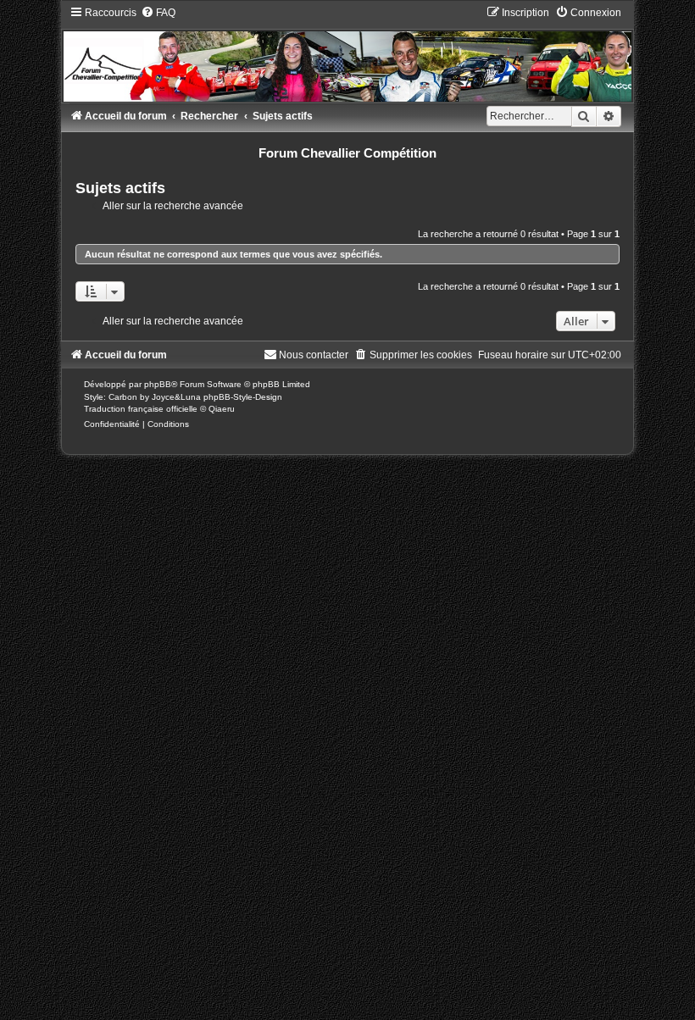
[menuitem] (158, 13)
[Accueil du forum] (347, 54)
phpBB (157, 384)
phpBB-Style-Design (242, 397)
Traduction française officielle (140, 408)
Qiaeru (221, 408)
